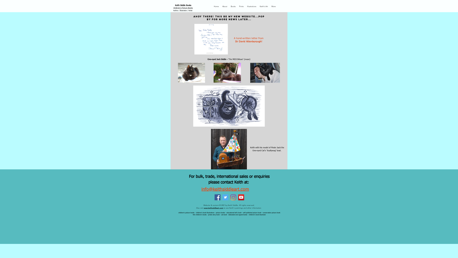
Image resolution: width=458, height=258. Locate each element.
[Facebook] (218, 197)
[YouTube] (241, 197)
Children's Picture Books (183, 8)
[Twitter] (225, 197)
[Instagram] (233, 197)
